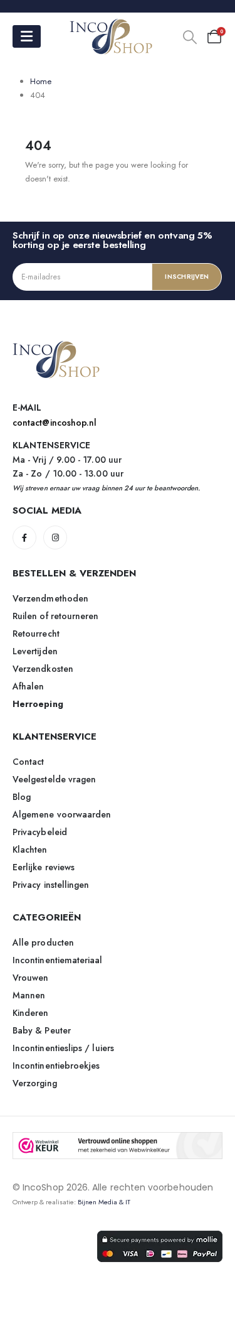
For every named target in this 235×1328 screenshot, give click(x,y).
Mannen (29, 995)
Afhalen (28, 686)
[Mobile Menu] (27, 36)
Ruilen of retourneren (55, 616)
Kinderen (31, 1013)
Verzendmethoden (50, 598)
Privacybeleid (40, 832)
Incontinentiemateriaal (58, 960)
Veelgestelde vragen (54, 779)
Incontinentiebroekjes (56, 1065)
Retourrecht (36, 633)
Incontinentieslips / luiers (63, 1048)
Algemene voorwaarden (62, 814)
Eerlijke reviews (44, 867)
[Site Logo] (111, 37)
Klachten (30, 849)
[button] (190, 37)
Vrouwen (31, 977)
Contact (28, 761)
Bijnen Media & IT (104, 1202)
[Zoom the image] (56, 347)
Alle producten (43, 942)
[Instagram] (55, 537)
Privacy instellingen (51, 884)
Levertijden (35, 651)
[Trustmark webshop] (117, 1145)
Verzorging (35, 1083)
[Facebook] (24, 537)
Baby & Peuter (42, 1030)
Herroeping (38, 704)
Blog (22, 797)
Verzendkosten (43, 668)
